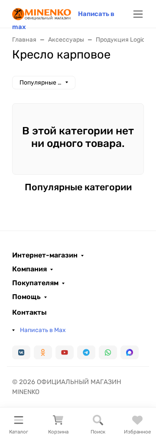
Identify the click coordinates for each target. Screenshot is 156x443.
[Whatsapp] (108, 352)
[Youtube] (64, 352)
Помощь (26, 296)
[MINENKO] (41, 13)
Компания (29, 269)
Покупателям (35, 283)
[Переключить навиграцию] (138, 14)
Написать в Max (43, 330)
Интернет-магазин (45, 255)
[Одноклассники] (43, 352)
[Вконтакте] (21, 352)
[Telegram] (86, 352)
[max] (129, 352)
